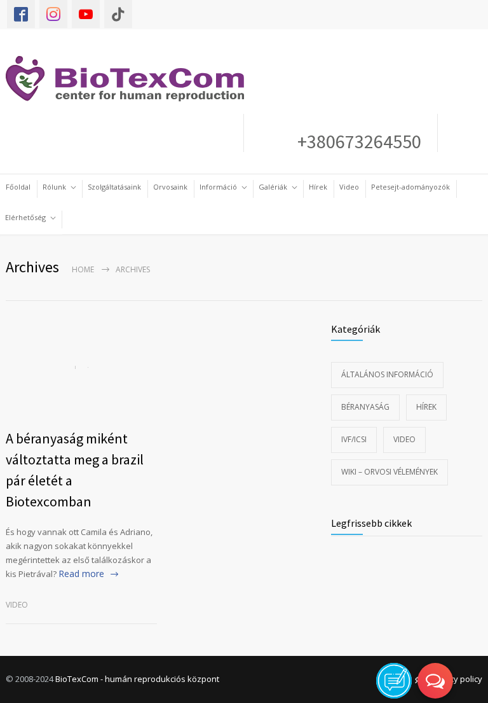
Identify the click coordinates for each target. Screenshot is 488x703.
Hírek (318, 186)
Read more (81, 573)
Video (349, 186)
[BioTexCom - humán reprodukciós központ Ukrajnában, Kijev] (131, 78)
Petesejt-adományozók (410, 186)
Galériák (273, 186)
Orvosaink (170, 186)
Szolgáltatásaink (114, 186)
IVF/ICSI (354, 439)
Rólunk (54, 186)
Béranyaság (365, 406)
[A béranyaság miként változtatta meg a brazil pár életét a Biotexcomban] (81, 367)
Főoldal (18, 186)
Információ (218, 186)
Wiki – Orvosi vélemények (389, 471)
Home (83, 269)
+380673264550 (355, 141)
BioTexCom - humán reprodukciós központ (137, 679)
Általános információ (387, 374)
